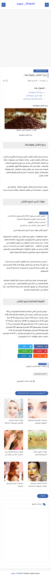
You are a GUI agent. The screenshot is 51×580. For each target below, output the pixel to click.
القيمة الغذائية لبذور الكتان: (33, 99)
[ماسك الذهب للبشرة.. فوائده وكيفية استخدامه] (37, 471)
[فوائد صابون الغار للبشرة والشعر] (37, 440)
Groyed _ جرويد (25, 4)
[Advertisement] (25, 39)
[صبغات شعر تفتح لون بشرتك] (13, 471)
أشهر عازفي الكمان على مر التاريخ (33, 226)
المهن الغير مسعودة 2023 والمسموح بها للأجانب (27, 216)
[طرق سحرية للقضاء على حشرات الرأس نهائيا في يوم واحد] (13, 440)
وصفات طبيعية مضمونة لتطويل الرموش (37, 422)
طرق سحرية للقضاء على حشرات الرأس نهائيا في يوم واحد (14, 453)
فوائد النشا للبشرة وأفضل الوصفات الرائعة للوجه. (14, 422)
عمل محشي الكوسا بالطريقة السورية (31, 219)
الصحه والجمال (40, 71)
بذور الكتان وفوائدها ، (35, 93)
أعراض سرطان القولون (37, 222)
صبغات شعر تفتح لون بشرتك (14, 485)
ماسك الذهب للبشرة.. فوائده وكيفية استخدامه (38, 485)
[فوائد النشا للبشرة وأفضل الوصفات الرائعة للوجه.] (13, 408)
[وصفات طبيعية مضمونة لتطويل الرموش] (37, 408)
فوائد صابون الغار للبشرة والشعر (40, 453)
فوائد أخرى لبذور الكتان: (34, 96)
